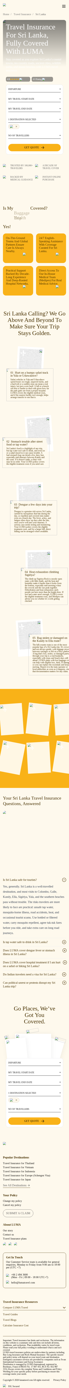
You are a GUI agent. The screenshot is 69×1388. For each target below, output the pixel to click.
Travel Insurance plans (14, 1238)
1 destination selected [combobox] (22, 119)
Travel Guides (10, 1314)
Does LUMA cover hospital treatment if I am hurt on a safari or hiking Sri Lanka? (31, 964)
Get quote (31, 147)
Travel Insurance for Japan (17, 1179)
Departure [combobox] (14, 89)
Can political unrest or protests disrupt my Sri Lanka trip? (29, 984)
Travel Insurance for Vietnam (18, 1167)
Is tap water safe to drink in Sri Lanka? (25, 942)
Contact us (8, 1234)
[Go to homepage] (34, 1146)
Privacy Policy (59, 1380)
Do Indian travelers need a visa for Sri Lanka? (29, 974)
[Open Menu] (64, 6)
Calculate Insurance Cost (16, 1325)
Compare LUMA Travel (15, 1307)
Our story (8, 1230)
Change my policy (12, 1201)
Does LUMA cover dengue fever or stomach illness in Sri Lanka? (29, 952)
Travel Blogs (9, 1320)
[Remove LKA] (13, 126)
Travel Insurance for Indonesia (19, 1171)
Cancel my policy (12, 1205)
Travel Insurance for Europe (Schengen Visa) (26, 1175)
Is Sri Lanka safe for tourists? (20, 879)
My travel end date (20, 108)
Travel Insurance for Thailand (18, 1163)
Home (6, 14)
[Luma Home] (16, 6)
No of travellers (18, 135)
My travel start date (21, 99)
